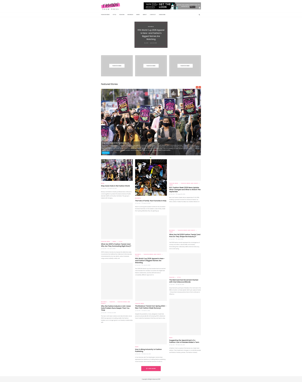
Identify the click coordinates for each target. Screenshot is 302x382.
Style (114, 14)
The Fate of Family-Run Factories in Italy (116, 143)
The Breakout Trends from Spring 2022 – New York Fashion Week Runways (150, 307)
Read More (106, 153)
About (145, 14)
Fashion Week (105, 14)
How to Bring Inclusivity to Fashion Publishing (148, 350)
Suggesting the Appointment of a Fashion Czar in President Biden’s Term (184, 341)
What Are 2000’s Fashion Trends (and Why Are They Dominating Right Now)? (116, 245)
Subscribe (162, 14)
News (138, 14)
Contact (153, 14)
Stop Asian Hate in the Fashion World (115, 186)
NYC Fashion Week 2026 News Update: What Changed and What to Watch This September (185, 189)
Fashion (121, 14)
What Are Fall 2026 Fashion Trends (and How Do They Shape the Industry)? (184, 235)
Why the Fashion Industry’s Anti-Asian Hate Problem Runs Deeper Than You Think (116, 308)
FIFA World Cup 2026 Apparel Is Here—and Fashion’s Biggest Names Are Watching (150, 260)
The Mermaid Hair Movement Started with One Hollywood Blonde (151, 34)
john (147, 41)
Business (130, 14)
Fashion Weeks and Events (189, 183)
